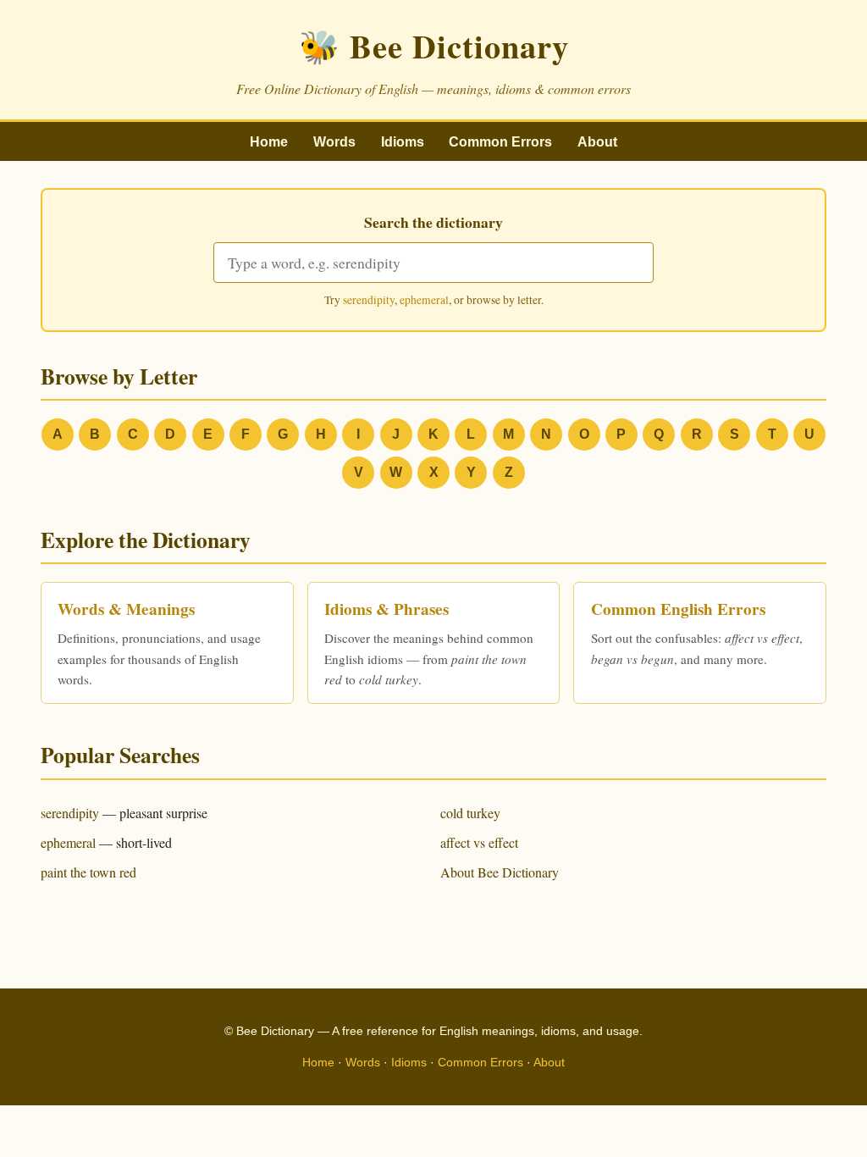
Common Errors (500, 142)
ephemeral (424, 299)
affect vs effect (479, 842)
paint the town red (88, 872)
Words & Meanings (126, 609)
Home (269, 142)
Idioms (402, 142)
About (597, 142)
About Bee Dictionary (499, 872)
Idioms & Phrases (386, 609)
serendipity (369, 299)
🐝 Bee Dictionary (434, 45)
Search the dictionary (433, 222)
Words (334, 142)
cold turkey (470, 813)
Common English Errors (678, 609)
